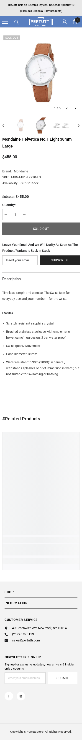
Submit (62, 678)
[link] (41, 549)
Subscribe (60, 260)
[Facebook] (9, 696)
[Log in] (64, 21)
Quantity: (9, 205)
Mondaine (21, 171)
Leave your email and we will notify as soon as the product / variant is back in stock (40, 247)
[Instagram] (21, 696)
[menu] (5, 21)
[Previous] (67, 108)
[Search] (16, 22)
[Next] (75, 108)
